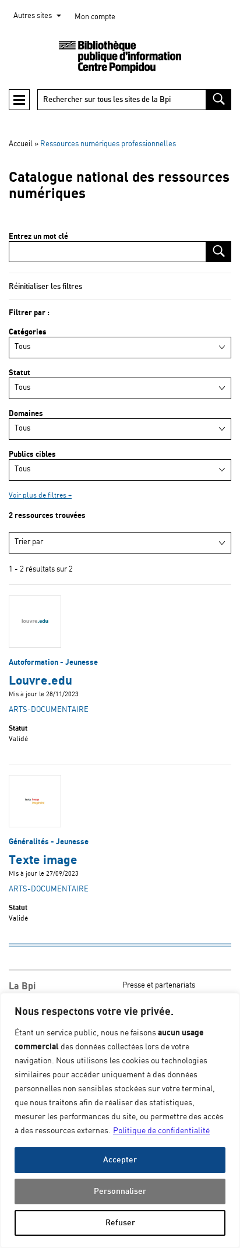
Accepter (120, 1159)
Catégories (28, 332)
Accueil (21, 144)
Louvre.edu (40, 681)
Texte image (43, 860)
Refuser (120, 1222)
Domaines (26, 414)
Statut (19, 373)
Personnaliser (120, 1191)
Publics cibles (32, 454)
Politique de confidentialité (161, 1131)
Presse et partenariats (158, 985)
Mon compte (95, 17)
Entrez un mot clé (38, 236)
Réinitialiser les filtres (45, 287)
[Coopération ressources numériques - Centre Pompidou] (120, 57)
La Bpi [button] (22, 986)
